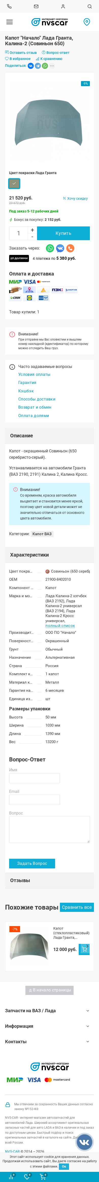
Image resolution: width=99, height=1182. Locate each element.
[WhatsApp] (45, 66)
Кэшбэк (26, 391)
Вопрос (16, 813)
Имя (13, 769)
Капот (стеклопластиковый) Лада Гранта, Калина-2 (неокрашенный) (71, 933)
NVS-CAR (12, 1151)
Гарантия (27, 382)
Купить (63, 233)
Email (14, 791)
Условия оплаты (34, 374)
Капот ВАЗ (42, 534)
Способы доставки (36, 399)
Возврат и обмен (35, 407)
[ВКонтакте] (31, 66)
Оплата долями (33, 415)
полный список (60, 626)
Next (87, 946)
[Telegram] (38, 66)
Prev (11, 946)
